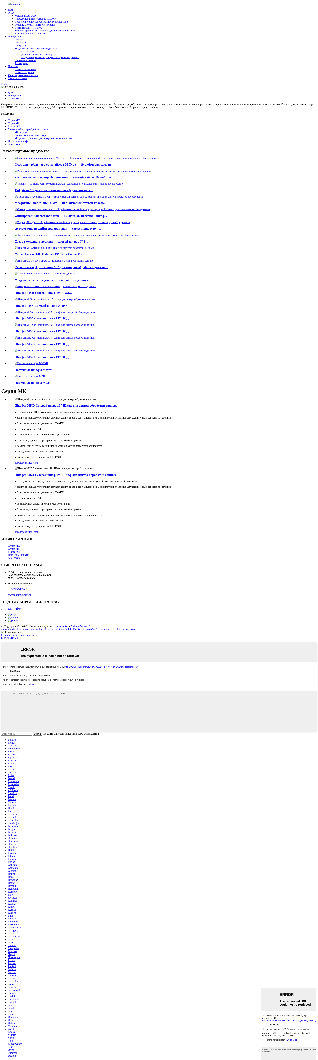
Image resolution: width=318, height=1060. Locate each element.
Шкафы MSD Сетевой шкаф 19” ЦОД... (43, 292)
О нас (11, 12)
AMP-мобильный (80, 626)
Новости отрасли (24, 72)
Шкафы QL (21, 45)
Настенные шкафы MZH (32, 382)
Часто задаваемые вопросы (23, 75)
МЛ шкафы (27, 51)
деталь (34, 462)
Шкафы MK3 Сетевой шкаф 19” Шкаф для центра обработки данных (65, 475)
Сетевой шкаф (59, 629)
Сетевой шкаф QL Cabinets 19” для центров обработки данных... (61, 267)
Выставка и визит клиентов (30, 33)
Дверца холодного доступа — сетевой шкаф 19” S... (51, 241)
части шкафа (8, 629)
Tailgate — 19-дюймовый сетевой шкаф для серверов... (54, 190)
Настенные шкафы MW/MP (35, 370)
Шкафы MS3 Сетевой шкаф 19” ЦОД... (43, 344)
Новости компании (25, 69)
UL (70, 629)
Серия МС (20, 39)
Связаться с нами (17, 78)
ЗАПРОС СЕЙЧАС (12, 608)
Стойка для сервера (124, 629)
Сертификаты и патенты (28, 27)
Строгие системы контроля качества (35, 24)
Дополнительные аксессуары (37, 54)
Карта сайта (61, 626)
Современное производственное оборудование (41, 21)
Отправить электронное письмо (19, 635)
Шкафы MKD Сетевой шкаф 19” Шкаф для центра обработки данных (66, 405)
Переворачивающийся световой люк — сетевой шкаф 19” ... (58, 228)
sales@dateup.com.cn (19, 594)
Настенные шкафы (25, 60)
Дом (10, 9)
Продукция (14, 36)
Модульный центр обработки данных (36, 48)
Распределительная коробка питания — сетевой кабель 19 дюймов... (64, 177)
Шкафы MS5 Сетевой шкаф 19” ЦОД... (43, 318)
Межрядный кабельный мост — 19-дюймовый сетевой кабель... (60, 203)
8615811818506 (9, 638)
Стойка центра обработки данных (92, 629)
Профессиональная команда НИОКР (35, 18)
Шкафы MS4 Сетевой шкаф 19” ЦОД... (43, 331)
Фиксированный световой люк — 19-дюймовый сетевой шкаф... (61, 216)
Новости (13, 66)
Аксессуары (21, 63)
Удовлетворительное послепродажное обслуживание (45, 30)
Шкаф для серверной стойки (33, 629)
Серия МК (20, 42)
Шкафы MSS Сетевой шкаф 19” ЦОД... (43, 305)
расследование (23, 462)
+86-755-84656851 (18, 589)
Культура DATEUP (25, 15)
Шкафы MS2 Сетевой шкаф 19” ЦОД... (43, 357)
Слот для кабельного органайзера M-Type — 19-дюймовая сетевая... (64, 164)
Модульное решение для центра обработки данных (50, 57)
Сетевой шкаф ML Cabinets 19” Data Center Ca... (49, 254)
